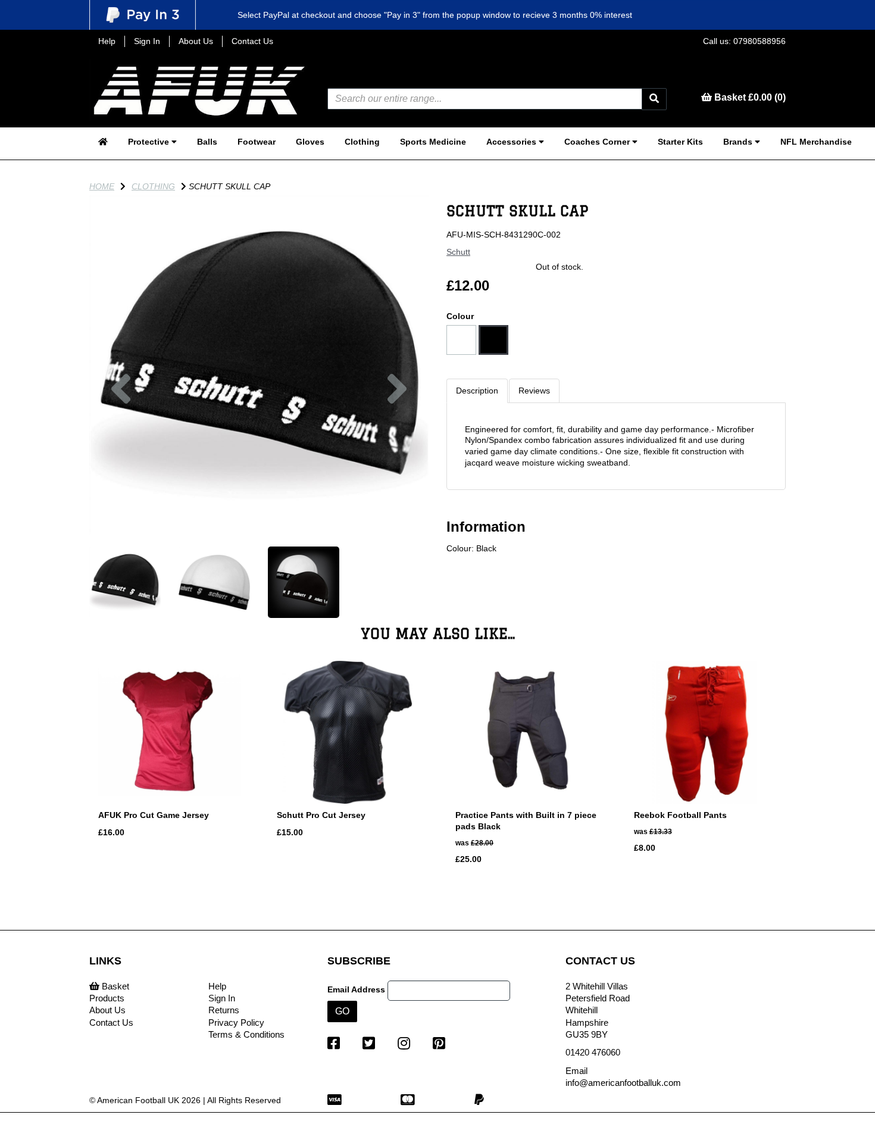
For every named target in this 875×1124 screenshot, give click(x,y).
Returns (223, 1010)
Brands (739, 141)
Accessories (512, 141)
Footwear (257, 141)
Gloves (310, 141)
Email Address (356, 989)
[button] (120, 450)
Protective (149, 141)
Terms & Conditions (246, 1034)
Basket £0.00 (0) (749, 97)
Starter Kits (680, 141)
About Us (196, 41)
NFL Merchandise (816, 141)
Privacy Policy (236, 1022)
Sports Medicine (433, 141)
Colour (460, 316)
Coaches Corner (598, 141)
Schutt (458, 252)
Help (106, 41)
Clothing (362, 141)
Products (106, 998)
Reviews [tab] (534, 390)
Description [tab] (477, 390)
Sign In (147, 41)
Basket (114, 986)
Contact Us (252, 41)
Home (101, 186)
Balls (207, 141)
